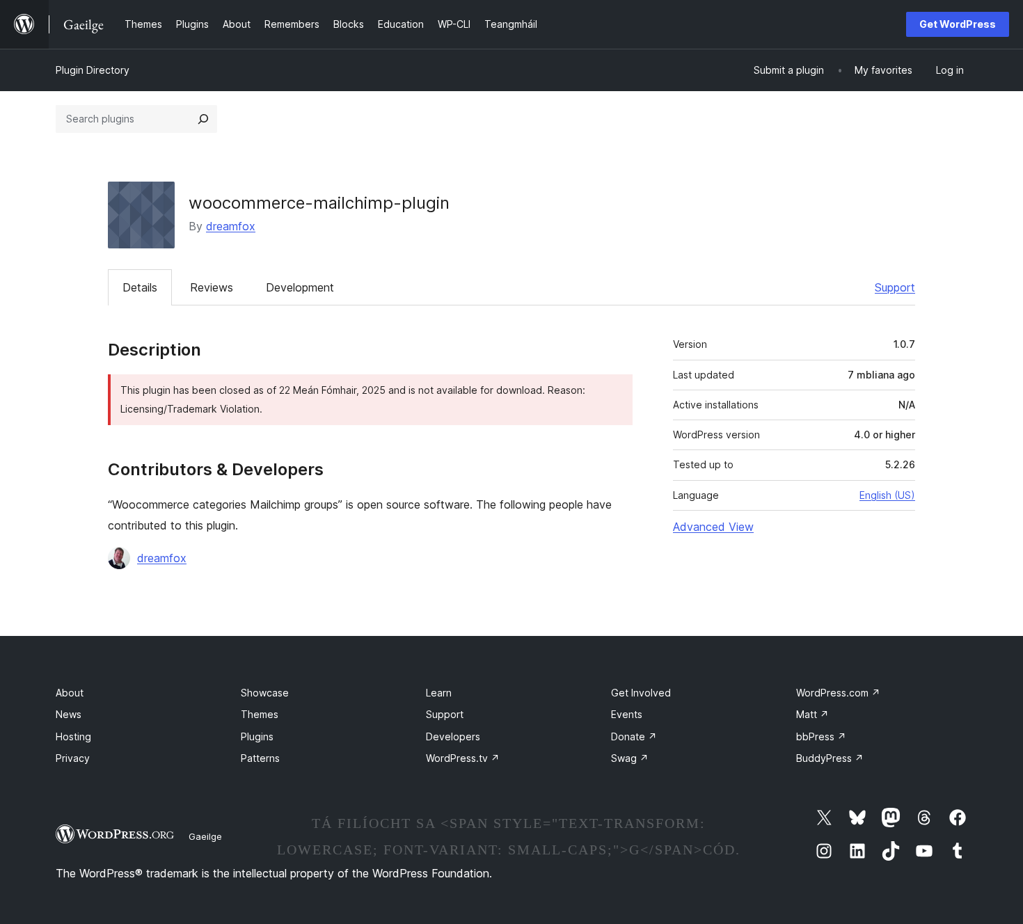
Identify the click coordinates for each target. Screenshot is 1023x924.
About (70, 693)
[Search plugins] (203, 119)
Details (139, 287)
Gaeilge (205, 836)
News (68, 714)
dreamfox (230, 226)
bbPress (821, 736)
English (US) (887, 495)
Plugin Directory (92, 70)
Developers (453, 736)
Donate (634, 736)
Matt (812, 714)
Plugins (257, 736)
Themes (259, 714)
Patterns (260, 758)
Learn (439, 693)
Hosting (73, 736)
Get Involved (641, 693)
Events (626, 714)
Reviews (211, 287)
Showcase (265, 693)
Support (895, 287)
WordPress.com (838, 693)
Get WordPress (957, 24)
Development (300, 287)
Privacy (73, 758)
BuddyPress (830, 758)
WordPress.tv (463, 758)
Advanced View (713, 527)
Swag (630, 758)
